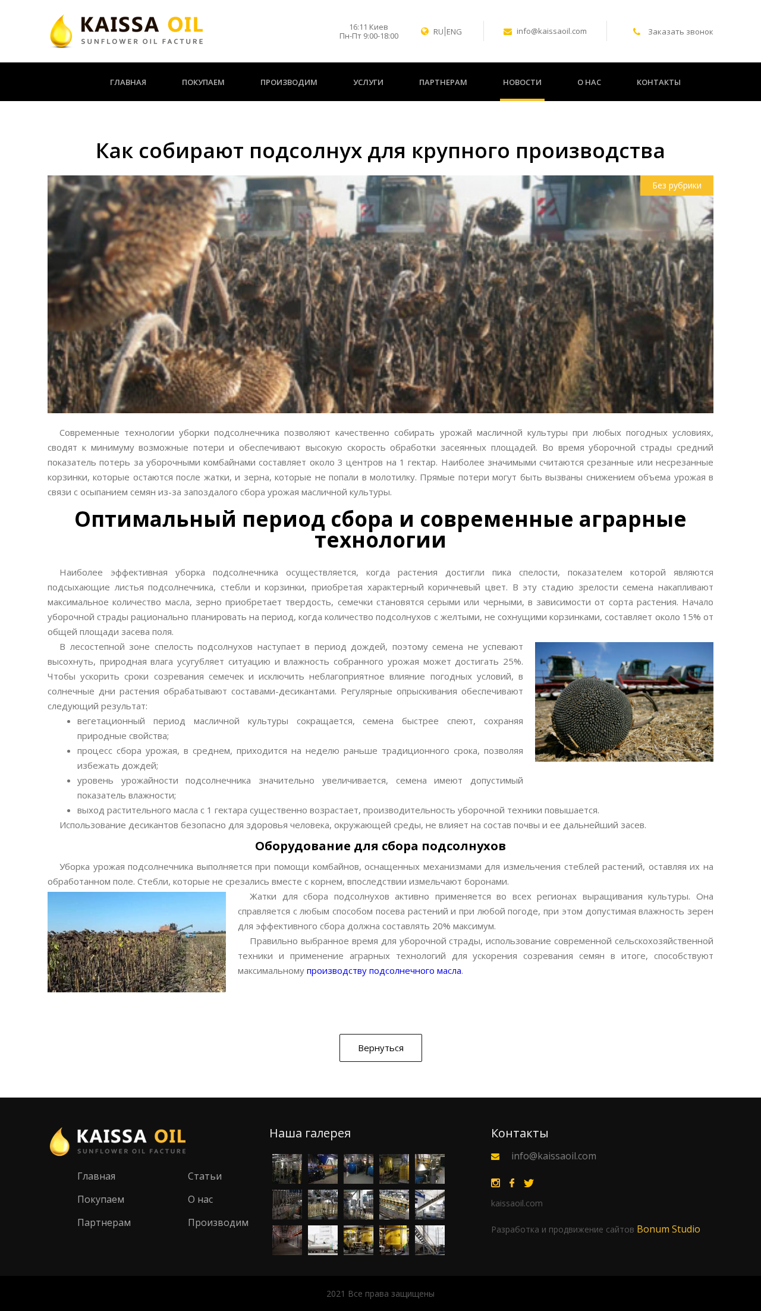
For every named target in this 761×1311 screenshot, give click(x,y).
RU (438, 31)
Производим (288, 82)
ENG (454, 31)
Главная (128, 82)
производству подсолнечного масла (384, 970)
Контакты (659, 82)
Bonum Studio (595, 1228)
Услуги (368, 82)
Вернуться (381, 1048)
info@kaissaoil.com (552, 31)
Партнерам (443, 82)
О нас (589, 82)
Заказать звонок (680, 31)
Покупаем (203, 82)
